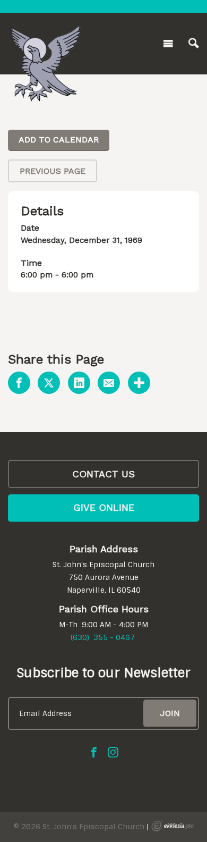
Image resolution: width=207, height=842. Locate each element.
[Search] (193, 43)
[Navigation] (168, 43)
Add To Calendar (59, 139)
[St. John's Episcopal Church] (45, 41)
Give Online (103, 507)
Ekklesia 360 (172, 826)
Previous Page (52, 171)
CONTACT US (103, 473)
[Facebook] (94, 752)
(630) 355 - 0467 (103, 637)
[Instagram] (113, 752)
